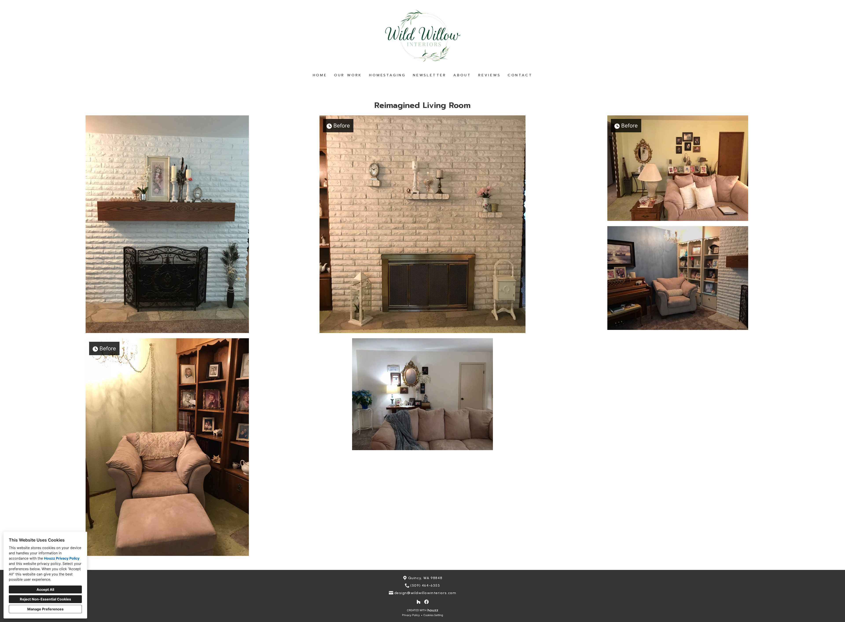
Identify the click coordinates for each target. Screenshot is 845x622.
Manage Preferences (45, 609)
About (462, 75)
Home (320, 75)
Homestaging (387, 75)
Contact (520, 75)
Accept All (45, 589)
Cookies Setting (433, 615)
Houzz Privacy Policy (61, 558)
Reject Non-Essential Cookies (45, 599)
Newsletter (429, 75)
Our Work (348, 75)
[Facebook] (426, 601)
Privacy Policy (411, 615)
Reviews (489, 75)
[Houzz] (418, 601)
